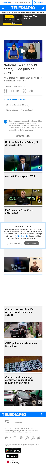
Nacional (14, 12)
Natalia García (12, 110)
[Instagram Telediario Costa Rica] (27, 438)
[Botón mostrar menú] (3, 8)
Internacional (30, 12)
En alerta (21, 12)
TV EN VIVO (40, 2)
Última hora (6, 12)
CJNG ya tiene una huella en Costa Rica (21, 344)
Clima (16, 2)
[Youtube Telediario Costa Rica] (38, 438)
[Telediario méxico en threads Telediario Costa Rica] (33, 438)
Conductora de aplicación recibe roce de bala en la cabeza (19, 312)
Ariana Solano (26, 110)
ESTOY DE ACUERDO (31, 243)
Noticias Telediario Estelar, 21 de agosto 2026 (21, 143)
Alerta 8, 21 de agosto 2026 (20, 176)
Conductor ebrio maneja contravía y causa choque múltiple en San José (19, 380)
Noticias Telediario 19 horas (17, 105)
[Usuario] (43, 8)
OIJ (12, 2)
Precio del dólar (24, 2)
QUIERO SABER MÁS (14, 243)
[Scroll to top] (41, 414)
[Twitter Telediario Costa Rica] (21, 438)
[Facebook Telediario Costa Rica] (15, 438)
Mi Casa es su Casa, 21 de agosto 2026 (19, 211)
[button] (5, 91)
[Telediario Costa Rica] (23, 8)
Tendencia (40, 12)
